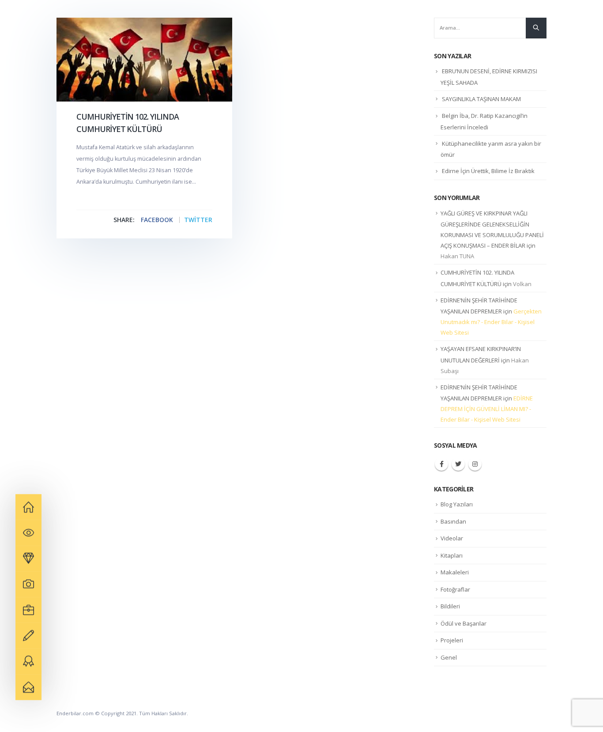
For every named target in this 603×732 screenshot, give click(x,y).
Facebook (157, 220)
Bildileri (450, 606)
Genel (449, 657)
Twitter (198, 220)
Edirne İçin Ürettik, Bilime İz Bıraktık (488, 171)
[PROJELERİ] (28, 558)
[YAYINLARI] (28, 533)
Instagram (475, 464)
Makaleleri (455, 572)
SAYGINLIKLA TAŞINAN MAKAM (481, 99)
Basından (453, 521)
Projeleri (452, 640)
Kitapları (452, 555)
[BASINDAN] (28, 636)
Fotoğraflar (455, 589)
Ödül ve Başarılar (463, 623)
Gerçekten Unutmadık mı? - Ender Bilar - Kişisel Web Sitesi (491, 321)
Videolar (452, 538)
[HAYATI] (28, 507)
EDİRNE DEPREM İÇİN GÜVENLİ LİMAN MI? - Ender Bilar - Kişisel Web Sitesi (487, 408)
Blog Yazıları (457, 504)
